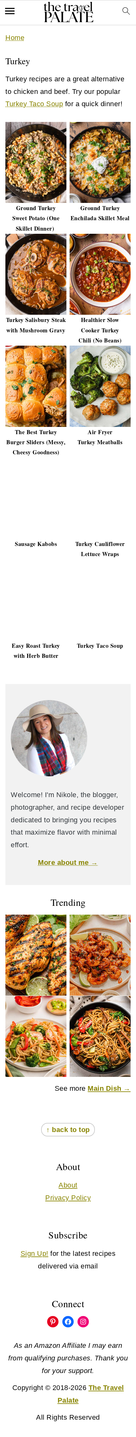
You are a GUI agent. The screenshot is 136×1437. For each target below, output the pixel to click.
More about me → (68, 862)
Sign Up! (34, 1253)
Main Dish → (109, 1088)
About (68, 1185)
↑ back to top (68, 1130)
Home (14, 38)
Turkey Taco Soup (34, 104)
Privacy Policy (68, 1198)
